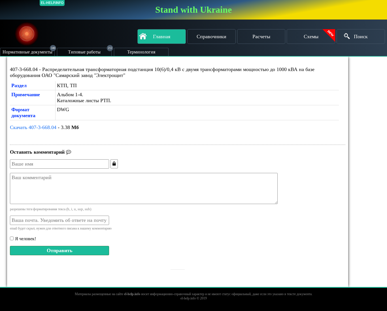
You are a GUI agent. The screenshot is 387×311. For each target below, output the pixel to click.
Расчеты (261, 36)
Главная (161, 36)
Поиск (361, 36)
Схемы (311, 36)
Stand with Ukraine (193, 10)
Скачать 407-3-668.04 (33, 127)
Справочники (211, 36)
